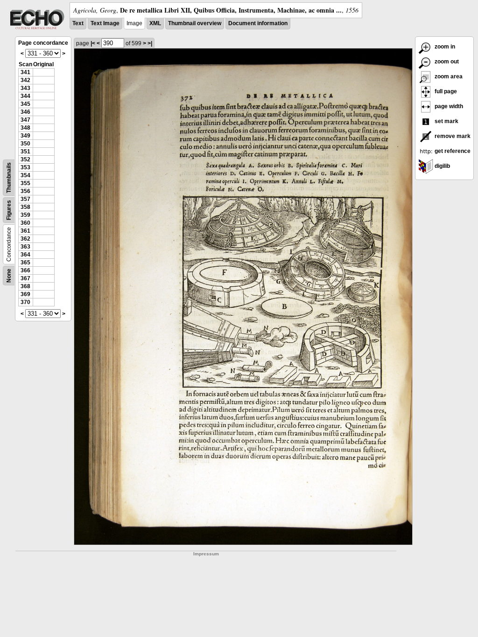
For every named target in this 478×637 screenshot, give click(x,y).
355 (25, 183)
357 (25, 199)
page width (448, 106)
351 (25, 151)
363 (25, 246)
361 (25, 231)
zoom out (446, 61)
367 (25, 278)
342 (25, 80)
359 (25, 215)
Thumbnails (9, 177)
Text (78, 23)
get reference (452, 151)
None (9, 276)
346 (25, 112)
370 (25, 302)
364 (25, 254)
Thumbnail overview (194, 23)
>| (150, 43)
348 (25, 128)
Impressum (206, 553)
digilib (441, 166)
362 (25, 238)
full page (445, 91)
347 (25, 120)
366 (25, 270)
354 (25, 175)
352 (25, 159)
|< (93, 43)
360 (25, 223)
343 (25, 88)
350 (25, 143)
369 (25, 294)
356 (25, 191)
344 (25, 96)
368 (25, 286)
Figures (9, 210)
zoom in (444, 46)
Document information (258, 23)
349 (25, 135)
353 (25, 167)
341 (25, 72)
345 (25, 104)
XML (155, 23)
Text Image (105, 23)
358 (25, 207)
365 (25, 262)
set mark (445, 121)
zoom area (448, 76)
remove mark (452, 136)
